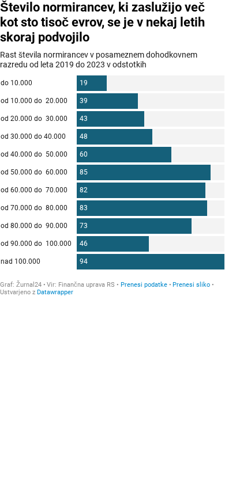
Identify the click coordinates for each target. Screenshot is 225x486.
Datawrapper (55, 292)
